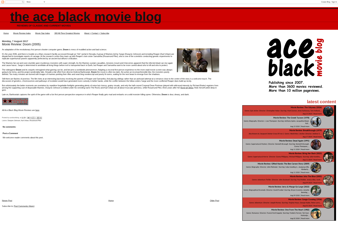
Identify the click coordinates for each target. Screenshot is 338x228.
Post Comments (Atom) (24, 206)
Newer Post (7, 200)
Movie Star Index (42, 33)
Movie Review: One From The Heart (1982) (290, 210)
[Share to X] (35, 118)
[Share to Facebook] (38, 118)
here (37, 110)
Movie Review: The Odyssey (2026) (306, 108)
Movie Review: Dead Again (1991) (294, 141)
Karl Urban (25, 120)
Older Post (214, 200)
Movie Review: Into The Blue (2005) (306, 177)
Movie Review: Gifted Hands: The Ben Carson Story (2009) (283, 164)
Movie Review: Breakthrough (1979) (305, 131)
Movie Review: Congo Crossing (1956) (305, 200)
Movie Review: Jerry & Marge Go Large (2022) (288, 187)
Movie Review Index (22, 33)
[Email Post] (28, 117)
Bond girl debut (186, 88)
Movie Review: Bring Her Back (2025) (305, 154)
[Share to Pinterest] (40, 118)
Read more (318, 114)
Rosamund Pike (35, 120)
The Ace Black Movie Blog (86, 16)
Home (6, 33)
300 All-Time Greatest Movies (67, 33)
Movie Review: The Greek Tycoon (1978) (291, 118)
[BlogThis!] (33, 118)
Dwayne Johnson (14, 120)
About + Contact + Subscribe (96, 33)
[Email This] (30, 118)
